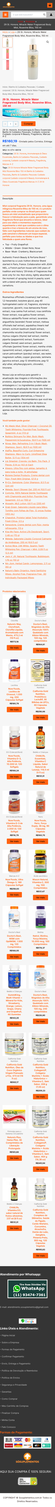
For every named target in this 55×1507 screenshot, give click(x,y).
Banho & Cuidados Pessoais (22, 87)
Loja (12, 32)
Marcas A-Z (8, 164)
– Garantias (5, 1391)
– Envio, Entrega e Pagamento (15, 1363)
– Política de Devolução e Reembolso (19, 1370)
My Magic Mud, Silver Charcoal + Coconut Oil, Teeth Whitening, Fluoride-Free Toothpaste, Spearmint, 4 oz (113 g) (28, 429)
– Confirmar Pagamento (12, 1356)
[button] (47, 42)
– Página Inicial (7, 1335)
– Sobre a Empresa (9, 1342)
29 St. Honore (10, 129)
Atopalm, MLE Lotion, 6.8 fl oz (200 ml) (25, 503)
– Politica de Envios (10, 1377)
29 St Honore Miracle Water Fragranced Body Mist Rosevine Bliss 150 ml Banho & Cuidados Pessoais (26, 171)
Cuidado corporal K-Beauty (16, 134)
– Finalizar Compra (9, 1413)
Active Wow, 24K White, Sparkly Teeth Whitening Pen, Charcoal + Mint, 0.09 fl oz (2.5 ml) (26, 549)
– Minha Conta (7, 1420)
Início (5, 32)
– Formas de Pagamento (12, 1349)
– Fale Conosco (8, 1427)
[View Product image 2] (7, 53)
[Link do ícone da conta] (51, 14)
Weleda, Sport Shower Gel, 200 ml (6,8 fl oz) (28, 489)
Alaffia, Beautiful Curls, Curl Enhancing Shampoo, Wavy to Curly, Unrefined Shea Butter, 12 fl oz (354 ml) (26, 454)
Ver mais (14, 647)
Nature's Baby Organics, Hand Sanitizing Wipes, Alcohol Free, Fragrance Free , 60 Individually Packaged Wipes (25, 574)
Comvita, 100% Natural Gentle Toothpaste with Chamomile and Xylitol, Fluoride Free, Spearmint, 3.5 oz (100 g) (26, 496)
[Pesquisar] (44, 14)
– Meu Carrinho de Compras (14, 1406)
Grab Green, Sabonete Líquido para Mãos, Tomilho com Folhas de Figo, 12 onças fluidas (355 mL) (28, 510)
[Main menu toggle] (5, 14)
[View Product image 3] (7, 65)
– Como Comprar (8, 1398)
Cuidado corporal (41, 132)
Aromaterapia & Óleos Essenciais (34, 129)
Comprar (28, 123)
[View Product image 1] (7, 42)
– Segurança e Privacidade (13, 1384)
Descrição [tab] (8, 198)
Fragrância (36, 134)
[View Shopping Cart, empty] (49, 5)
